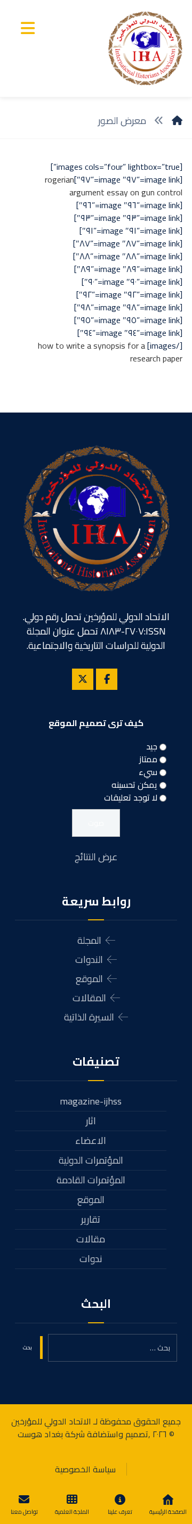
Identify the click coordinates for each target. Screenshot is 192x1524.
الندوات (89, 959)
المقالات (89, 998)
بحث (27, 1347)
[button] (28, 28)
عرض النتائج (96, 857)
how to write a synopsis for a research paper (110, 351)
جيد (151, 746)
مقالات (90, 1239)
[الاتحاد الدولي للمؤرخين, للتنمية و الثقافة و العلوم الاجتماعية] (145, 48)
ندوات (90, 1258)
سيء (148, 772)
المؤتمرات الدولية (91, 1160)
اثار (91, 1121)
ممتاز (148, 759)
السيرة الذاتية (89, 1017)
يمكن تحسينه (134, 785)
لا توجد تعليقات (130, 797)
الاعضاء (90, 1140)
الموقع (89, 978)
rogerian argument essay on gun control (113, 185)
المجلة (89, 940)
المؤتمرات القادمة (91, 1180)
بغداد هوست (40, 1434)
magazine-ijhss (91, 1101)
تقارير (90, 1219)
